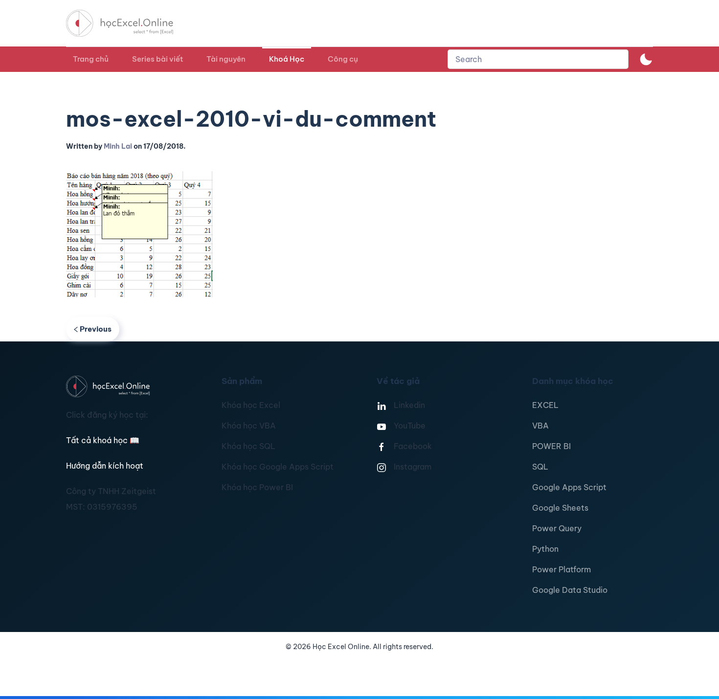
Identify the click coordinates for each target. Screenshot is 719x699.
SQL (540, 467)
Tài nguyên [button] (226, 59)
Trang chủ (91, 59)
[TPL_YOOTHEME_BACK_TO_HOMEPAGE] (128, 23)
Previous (96, 329)
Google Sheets (560, 508)
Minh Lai (118, 146)
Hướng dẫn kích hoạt (104, 466)
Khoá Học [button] (286, 59)
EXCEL (545, 405)
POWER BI (551, 446)
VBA (540, 425)
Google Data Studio (569, 590)
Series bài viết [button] (157, 59)
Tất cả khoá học (102, 440)
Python (545, 549)
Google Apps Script (569, 487)
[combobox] (538, 59)
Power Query (557, 528)
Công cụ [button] (343, 59)
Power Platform (561, 569)
